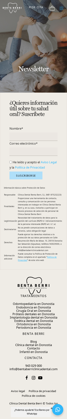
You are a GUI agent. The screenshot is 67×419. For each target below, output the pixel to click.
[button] (57, 409)
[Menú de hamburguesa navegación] (61, 7)
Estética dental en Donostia (33, 321)
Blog (33, 341)
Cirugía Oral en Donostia (33, 310)
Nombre (16, 128)
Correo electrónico (23, 143)
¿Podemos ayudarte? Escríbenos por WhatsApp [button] (32, 411)
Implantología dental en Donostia (33, 317)
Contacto (33, 348)
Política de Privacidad (30, 167)
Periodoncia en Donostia (33, 327)
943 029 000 (33, 365)
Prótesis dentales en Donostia (33, 314)
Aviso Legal (49, 162)
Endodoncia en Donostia (33, 307)
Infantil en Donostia (34, 352)
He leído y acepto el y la (33, 164)
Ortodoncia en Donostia (34, 324)
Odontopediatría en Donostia (33, 304)
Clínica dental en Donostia (33, 345)
